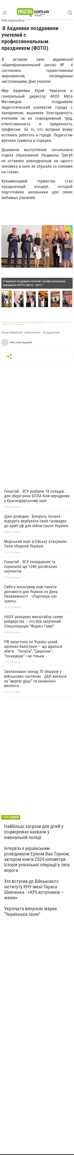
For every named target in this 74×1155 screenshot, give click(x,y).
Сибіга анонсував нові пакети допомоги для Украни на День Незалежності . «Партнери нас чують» (31, 593)
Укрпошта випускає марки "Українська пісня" (30, 911)
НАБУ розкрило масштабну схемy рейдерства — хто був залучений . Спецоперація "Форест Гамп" (33, 621)
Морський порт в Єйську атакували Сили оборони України (35, 544)
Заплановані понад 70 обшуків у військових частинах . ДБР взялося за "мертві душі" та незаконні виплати (35, 678)
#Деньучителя (32, 332)
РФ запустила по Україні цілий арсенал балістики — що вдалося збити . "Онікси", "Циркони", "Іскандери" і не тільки (33, 648)
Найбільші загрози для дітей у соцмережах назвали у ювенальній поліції (34, 831)
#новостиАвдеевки (12, 332)
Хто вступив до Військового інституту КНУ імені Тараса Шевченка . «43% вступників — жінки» (34, 889)
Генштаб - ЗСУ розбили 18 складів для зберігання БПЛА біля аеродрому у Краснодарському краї (37, 496)
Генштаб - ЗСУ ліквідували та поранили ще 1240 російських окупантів (30, 566)
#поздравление (51, 332)
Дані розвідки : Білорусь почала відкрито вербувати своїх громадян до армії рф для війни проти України (36, 521)
